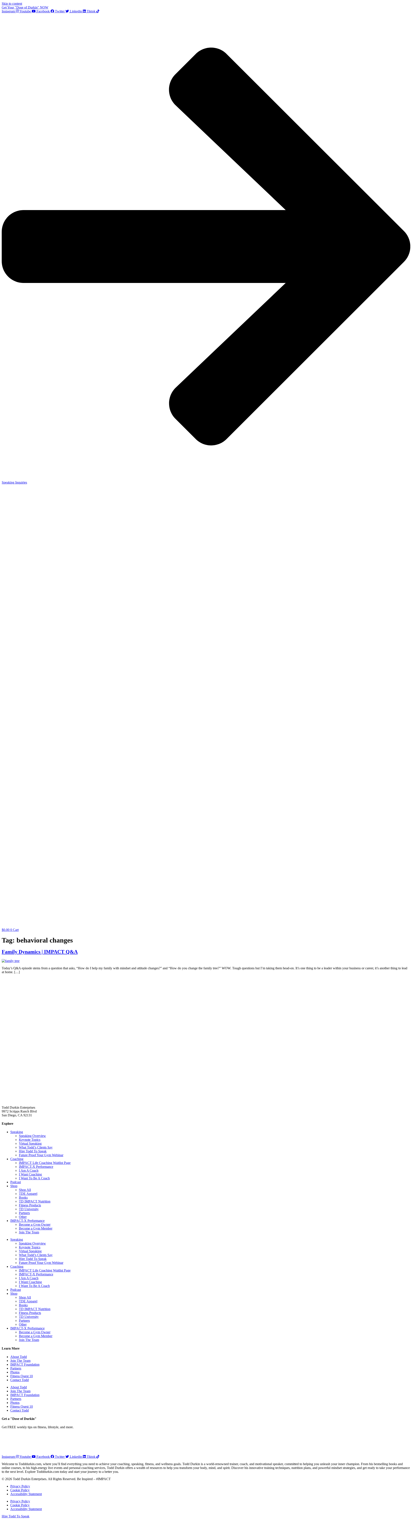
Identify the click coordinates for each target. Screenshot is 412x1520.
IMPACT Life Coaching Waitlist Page (45, 1163)
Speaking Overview (32, 1136)
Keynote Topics (29, 1139)
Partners (24, 1213)
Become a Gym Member (35, 1228)
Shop (13, 1186)
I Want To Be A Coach (34, 1178)
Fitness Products (30, 1205)
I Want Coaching (30, 1174)
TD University (29, 1209)
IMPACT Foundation (24, 1364)
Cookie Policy (20, 1490)
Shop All (25, 1190)
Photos (15, 1372)
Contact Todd (19, 1380)
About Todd (18, 1357)
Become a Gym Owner (34, 1224)
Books (23, 1197)
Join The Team (29, 1232)
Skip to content (12, 3)
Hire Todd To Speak (33, 1151)
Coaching (16, 1159)
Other (23, 1217)
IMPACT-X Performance (36, 1166)
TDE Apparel (28, 1193)
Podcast (15, 1182)
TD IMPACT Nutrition (34, 1201)
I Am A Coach (28, 1170)
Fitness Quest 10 (21, 1376)
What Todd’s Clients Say (36, 1147)
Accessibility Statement (26, 1494)
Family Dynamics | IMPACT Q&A (40, 952)
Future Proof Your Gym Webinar (41, 1155)
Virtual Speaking (30, 1143)
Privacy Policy (20, 1486)
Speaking (16, 1132)
